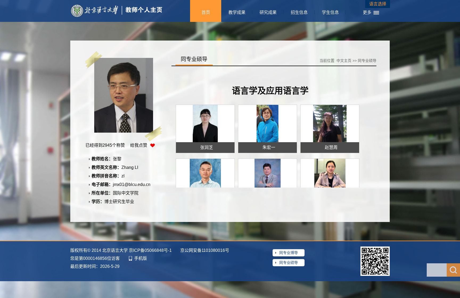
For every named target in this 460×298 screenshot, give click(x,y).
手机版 (140, 258)
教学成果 (236, 12)
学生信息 (330, 12)
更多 (367, 12)
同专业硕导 (288, 262)
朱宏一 (268, 147)
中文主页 (343, 60)
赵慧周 (331, 147)
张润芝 (206, 147)
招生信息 (299, 12)
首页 (206, 12)
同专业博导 (288, 253)
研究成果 (268, 12)
